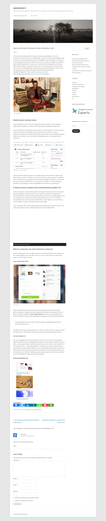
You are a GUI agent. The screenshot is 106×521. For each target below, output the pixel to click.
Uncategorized (75, 96)
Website (15, 491)
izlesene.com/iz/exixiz (19, 244)
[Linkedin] (28, 405)
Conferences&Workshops (20, 15)
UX (31, 409)
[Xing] (33, 405)
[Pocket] (45, 405)
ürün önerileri (47, 70)
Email (15, 485)
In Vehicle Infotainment (78, 84)
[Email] (51, 405)
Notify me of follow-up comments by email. (27, 498)
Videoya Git (27, 244)
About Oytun (34, 15)
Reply (14, 446)
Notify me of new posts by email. (24, 500)
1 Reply (15, 52)
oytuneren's (19, 7)
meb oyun (23, 434)
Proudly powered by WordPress (20, 514)
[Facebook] (16, 405)
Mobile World (75, 88)
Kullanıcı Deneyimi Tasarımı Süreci (80, 64)
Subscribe (76, 131)
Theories (27, 409)
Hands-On (74, 82)
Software (74, 90)
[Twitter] (22, 405)
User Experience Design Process (80, 58)
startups (74, 92)
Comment (16, 460)
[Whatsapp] (39, 405)
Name (15, 478)
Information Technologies (78, 86)
